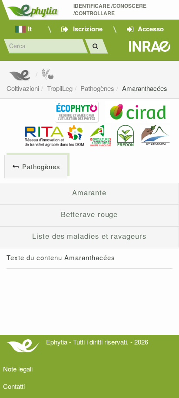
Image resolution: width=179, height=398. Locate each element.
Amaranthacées (144, 88)
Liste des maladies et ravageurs (89, 236)
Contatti (14, 386)
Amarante (89, 192)
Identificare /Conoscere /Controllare (110, 9)
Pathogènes (97, 88)
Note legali (18, 368)
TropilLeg (60, 88)
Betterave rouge (89, 214)
